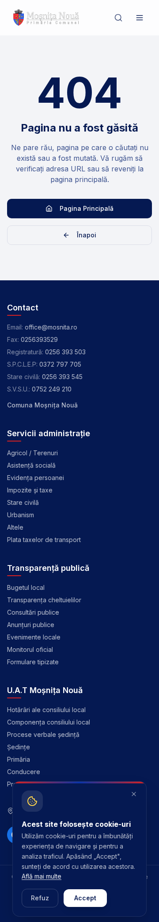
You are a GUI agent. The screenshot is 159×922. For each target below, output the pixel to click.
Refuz (40, 898)
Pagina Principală (87, 208)
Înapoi (86, 235)
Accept (85, 898)
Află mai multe (41, 876)
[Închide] (134, 794)
